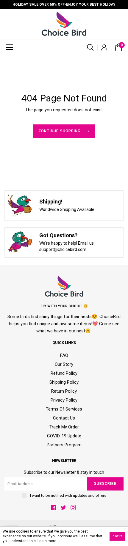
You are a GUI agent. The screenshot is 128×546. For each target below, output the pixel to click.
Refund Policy (64, 373)
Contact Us (64, 418)
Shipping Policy (64, 382)
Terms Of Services (64, 409)
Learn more (47, 541)
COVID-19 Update (64, 436)
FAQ (64, 355)
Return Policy (64, 391)
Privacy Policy (64, 400)
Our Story (64, 364)
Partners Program (64, 445)
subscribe (105, 484)
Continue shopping (59, 131)
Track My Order (64, 427)
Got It (117, 536)
